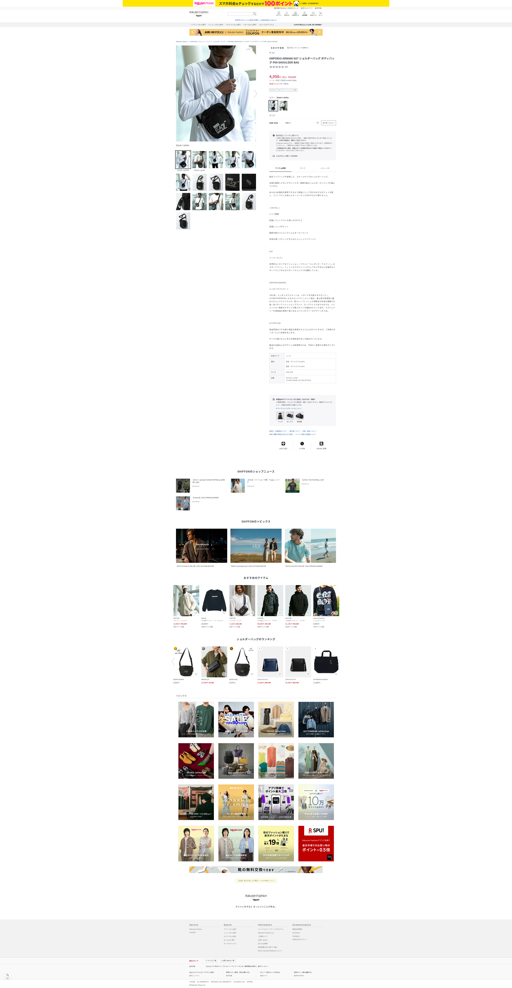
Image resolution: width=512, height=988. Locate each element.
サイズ (302, 168)
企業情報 (192, 982)
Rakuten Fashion (181, 41)
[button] (216, 93)
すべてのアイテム (230, 944)
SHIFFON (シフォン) (196, 41)
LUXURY (192, 932)
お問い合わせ (263, 940)
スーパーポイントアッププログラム (271, 929)
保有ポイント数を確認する (303, 972)
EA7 (273, 52)
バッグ (208, 41)
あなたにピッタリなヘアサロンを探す (201, 972)
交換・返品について (309, 431)
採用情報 (250, 982)
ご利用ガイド (263, 936)
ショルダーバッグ (219, 41)
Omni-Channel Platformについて (270, 951)
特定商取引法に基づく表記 (267, 947)
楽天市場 (318, 8)
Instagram (296, 936)
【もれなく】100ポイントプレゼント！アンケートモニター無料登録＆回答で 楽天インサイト (236, 966)
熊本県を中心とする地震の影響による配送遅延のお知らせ (256, 20)
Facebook (296, 933)
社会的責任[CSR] (239, 982)
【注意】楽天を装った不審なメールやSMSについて (256, 881)
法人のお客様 (263, 944)
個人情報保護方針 (203, 982)
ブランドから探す (230, 929)
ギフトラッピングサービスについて (289, 408)
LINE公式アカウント (299, 939)
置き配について (295, 431)
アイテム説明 (280, 168)
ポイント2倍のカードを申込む (270, 972)
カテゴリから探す (230, 936)
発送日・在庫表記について (278, 431)
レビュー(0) (324, 168)
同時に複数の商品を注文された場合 (281, 434)
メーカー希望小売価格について (305, 434)
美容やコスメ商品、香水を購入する (238, 972)
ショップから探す (230, 933)
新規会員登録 (297, 929)
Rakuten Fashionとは (266, 933)
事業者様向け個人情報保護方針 (221, 982)
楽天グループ (306, 8)
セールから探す (229, 940)
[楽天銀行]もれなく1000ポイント (286, 8)
